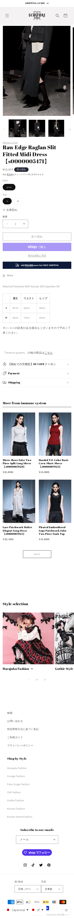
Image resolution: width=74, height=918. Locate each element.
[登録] (54, 839)
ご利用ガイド (15, 737)
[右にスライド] (70, 129)
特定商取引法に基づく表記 (23, 729)
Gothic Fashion (15, 800)
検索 (9, 713)
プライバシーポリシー (20, 745)
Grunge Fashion (16, 776)
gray (10, 187)
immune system (10, 142)
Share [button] (10, 275)
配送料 (10, 174)
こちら (48, 352)
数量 (5, 216)
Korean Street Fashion (19, 816)
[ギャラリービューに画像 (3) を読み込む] (56, 128)
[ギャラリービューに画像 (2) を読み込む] (37, 128)
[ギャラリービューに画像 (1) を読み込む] (17, 128)
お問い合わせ (15, 721)
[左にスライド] (4, 129)
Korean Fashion (16, 808)
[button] (7, 16)
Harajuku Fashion (16, 669)
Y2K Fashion (14, 792)
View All (37, 554)
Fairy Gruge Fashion (18, 784)
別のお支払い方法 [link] (37, 255)
